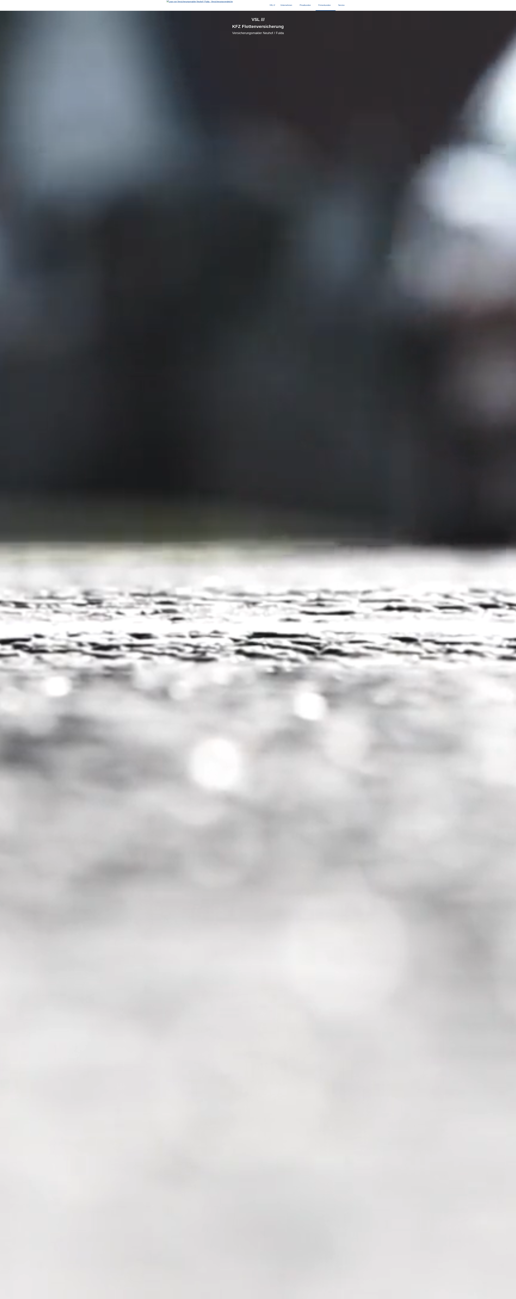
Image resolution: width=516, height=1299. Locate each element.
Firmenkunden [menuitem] (324, 5)
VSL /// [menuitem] (272, 5)
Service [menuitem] (341, 5)
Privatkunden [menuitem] (305, 5)
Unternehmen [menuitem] (286, 5)
